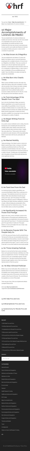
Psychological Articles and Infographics (10, 412)
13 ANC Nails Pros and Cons (11, 299)
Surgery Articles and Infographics (9, 418)
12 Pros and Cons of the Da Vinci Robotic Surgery (12, 335)
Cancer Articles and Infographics (9, 370)
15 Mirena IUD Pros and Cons (8, 347)
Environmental (5, 385)
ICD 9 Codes (4, 397)
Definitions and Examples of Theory (9, 373)
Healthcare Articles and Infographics (10, 394)
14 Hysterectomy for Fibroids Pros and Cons (11, 329)
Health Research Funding (7, 391)
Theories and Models (6, 421)
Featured (3, 388)
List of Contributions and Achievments (15, 288)
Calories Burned (5, 367)
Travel (3, 424)
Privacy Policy (24, 446)
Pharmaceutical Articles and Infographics (11, 409)
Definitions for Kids (6, 376)
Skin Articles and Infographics (8, 415)
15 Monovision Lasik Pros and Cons (10, 332)
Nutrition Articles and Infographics (9, 406)
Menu (16, 16)
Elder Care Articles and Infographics (9, 382)
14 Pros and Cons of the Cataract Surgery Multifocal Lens (14, 341)
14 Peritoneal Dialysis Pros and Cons (10, 338)
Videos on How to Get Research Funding (10, 430)
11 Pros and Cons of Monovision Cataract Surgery (13, 350)
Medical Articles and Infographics (9, 403)
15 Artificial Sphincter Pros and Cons (13, 304)
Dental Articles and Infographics (8, 379)
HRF (15, 6)
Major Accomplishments (12, 286)
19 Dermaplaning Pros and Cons (9, 344)
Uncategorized (5, 427)
